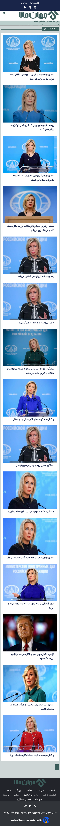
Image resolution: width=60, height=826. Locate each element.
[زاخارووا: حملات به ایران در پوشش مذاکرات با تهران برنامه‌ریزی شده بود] (30, 53)
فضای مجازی (24, 799)
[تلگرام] (35, 7)
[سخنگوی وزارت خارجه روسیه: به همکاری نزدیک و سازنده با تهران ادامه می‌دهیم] (30, 347)
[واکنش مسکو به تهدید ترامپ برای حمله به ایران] (30, 490)
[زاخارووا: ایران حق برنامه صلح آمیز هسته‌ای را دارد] (30, 536)
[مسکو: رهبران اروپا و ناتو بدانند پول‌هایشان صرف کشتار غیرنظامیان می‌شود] (30, 204)
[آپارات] (30, 7)
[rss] (25, 7)
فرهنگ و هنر (50, 795)
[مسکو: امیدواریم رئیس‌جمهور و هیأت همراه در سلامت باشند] (30, 683)
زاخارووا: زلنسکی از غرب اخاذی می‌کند (36, 277)
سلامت (8, 790)
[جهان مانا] (39, 15)
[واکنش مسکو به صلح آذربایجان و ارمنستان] (30, 398)
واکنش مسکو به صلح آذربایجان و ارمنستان (33, 419)
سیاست (40, 790)
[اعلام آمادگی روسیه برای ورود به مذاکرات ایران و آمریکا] (30, 582)
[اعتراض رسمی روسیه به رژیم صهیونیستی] (30, 444)
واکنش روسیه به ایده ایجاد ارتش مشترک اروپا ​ (32, 755)
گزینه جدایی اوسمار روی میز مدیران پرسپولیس (38, 23)
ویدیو (6, 795)
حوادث (39, 799)
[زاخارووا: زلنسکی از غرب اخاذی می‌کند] (30, 255)
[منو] (4, 18)
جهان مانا (15, 812)
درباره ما (24, 3)
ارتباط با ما (34, 3)
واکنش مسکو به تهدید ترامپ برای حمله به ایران (31, 512)
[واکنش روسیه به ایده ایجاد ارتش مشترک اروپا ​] (30, 733)
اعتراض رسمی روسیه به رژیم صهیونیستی (35, 465)
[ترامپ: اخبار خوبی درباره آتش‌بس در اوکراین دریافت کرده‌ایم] (30, 632)
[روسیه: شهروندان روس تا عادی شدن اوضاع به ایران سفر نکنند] (30, 103)
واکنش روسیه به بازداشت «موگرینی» (36, 323)
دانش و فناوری (31, 795)
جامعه (29, 790)
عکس (16, 795)
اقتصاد (52, 790)
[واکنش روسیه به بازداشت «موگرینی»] (30, 301)
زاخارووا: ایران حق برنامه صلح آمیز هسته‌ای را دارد (30, 558)
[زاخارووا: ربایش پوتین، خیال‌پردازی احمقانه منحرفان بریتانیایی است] (30, 154)
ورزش (19, 790)
